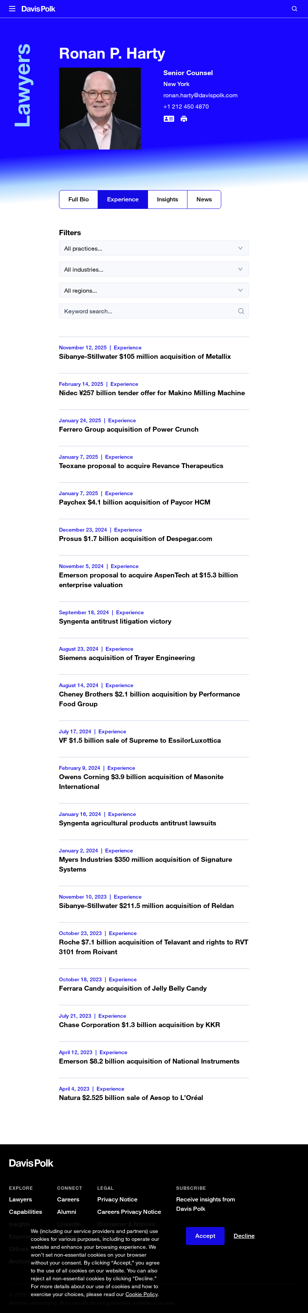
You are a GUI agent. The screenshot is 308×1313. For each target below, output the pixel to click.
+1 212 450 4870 (186, 106)
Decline (244, 1236)
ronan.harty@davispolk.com (200, 95)
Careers (68, 1199)
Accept (205, 1235)
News (204, 199)
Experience (123, 199)
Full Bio (78, 199)
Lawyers (20, 1199)
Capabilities (25, 1211)
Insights (167, 199)
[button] (12, 9)
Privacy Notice (117, 1199)
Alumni (66, 1211)
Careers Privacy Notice (129, 1211)
